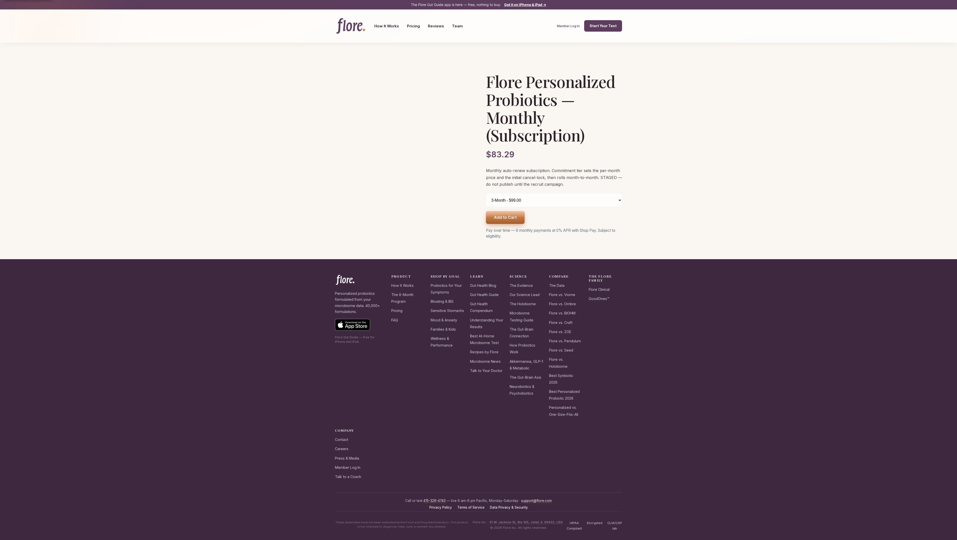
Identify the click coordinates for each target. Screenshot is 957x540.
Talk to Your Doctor (486, 370)
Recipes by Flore (484, 352)
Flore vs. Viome (562, 295)
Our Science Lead (525, 295)
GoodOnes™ (599, 299)
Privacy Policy (440, 507)
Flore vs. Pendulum (565, 341)
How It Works (386, 26)
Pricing (413, 26)
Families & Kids (443, 329)
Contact (341, 439)
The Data (556, 285)
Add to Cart (505, 217)
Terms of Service (470, 507)
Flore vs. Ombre (562, 304)
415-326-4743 (434, 501)
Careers (341, 449)
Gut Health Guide (484, 295)
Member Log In (568, 26)
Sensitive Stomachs (447, 310)
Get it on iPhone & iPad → (525, 4)
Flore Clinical (599, 289)
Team (457, 26)
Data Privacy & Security (509, 507)
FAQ (394, 320)
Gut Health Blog (483, 285)
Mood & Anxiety (444, 320)
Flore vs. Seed (561, 350)
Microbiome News (485, 361)
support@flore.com (536, 501)
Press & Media (347, 458)
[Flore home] (350, 26)
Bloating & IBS (442, 301)
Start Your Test (603, 26)
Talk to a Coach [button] (348, 477)
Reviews (436, 26)
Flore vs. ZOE (560, 332)
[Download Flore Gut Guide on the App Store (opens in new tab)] (352, 325)
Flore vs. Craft (560, 322)
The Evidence (521, 285)
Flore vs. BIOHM (562, 313)
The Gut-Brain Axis (525, 377)
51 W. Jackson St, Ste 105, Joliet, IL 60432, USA (526, 522)
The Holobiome (523, 304)
